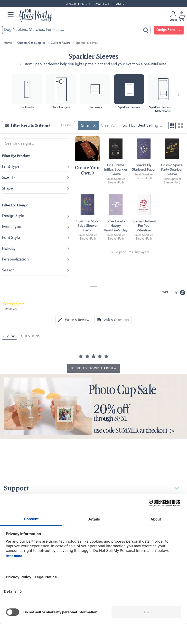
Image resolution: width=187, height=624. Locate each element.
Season (8, 270)
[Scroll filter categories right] (178, 95)
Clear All (108, 126)
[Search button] (146, 30)
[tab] (73, 320)
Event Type (11, 227)
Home (8, 43)
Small (86, 126)
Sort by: (140, 126)
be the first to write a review (93, 368)
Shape (7, 189)
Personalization (15, 259)
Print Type (10, 167)
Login (173, 19)
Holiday (9, 249)
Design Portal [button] (167, 30)
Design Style (13, 216)
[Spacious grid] (180, 125)
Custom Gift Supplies (31, 43)
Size (8, 178)
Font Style (11, 238)
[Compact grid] (172, 125)
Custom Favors (60, 43)
